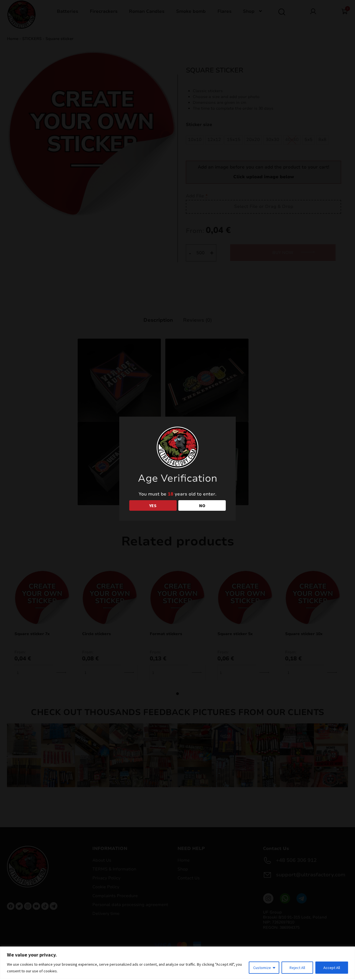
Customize (262, 967)
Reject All (297, 967)
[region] (177, 963)
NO (202, 505)
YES (152, 505)
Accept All (331, 967)
